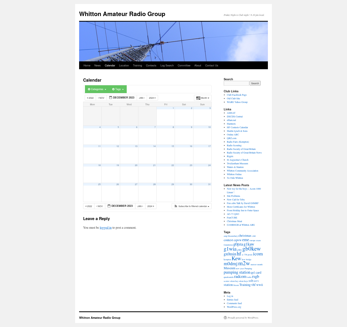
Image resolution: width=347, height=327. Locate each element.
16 (191, 146)
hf (239, 253)
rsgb (255, 276)
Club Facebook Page (237, 94)
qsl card (256, 272)
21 (154, 165)
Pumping (248, 268)
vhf (253, 284)
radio (249, 277)
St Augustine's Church (237, 159)
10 (209, 127)
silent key (234, 281)
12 (117, 146)
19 (117, 165)
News (97, 65)
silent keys (243, 281)
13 (136, 146)
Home (87, 65)
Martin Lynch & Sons (237, 130)
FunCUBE (232, 217)
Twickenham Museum (237, 163)
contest (228, 240)
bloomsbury (233, 236)
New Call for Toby (236, 199)
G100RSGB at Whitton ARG (241, 224)
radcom (240, 276)
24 (209, 165)
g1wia (230, 248)
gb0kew (251, 248)
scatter (227, 281)
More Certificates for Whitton (241, 206)
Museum (229, 268)
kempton (227, 259)
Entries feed (232, 299)
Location (124, 65)
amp (225, 236)
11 (99, 146)
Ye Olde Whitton (235, 177)
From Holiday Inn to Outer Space (243, 210)
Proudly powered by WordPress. (243, 317)
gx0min (230, 254)
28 (154, 184)
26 (117, 184)
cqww (238, 240)
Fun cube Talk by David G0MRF (243, 203)
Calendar (110, 65)
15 (172, 146)
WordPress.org (234, 306)
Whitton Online (234, 174)
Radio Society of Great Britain (241, 148)
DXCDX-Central (235, 116)
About (197, 65)
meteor (254, 264)
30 (191, 184)
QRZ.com (231, 138)
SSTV (256, 281)
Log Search (167, 65)
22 (172, 165)
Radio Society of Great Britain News (244, 152)
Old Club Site (233, 98)
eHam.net (231, 120)
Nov (102, 97)
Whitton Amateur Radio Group (122, 13)
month (259, 264)
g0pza (238, 244)
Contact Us (211, 65)
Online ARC (233, 134)
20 (136, 165)
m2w (244, 263)
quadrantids (229, 277)
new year (240, 268)
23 (191, 165)
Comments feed (234, 303)
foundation (228, 244)
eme (245, 239)
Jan (141, 97)
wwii (259, 284)
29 (172, 184)
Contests (151, 65)
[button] (191, 206)
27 (136, 184)
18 (99, 165)
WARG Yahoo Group (237, 102)
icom (258, 253)
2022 (91, 97)
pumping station (237, 272)
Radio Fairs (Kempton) (238, 141)
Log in (230, 296)
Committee (184, 65)
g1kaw (249, 244)
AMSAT (231, 112)
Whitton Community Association (242, 170)
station (228, 284)
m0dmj (231, 263)
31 (209, 184)
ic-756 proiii (247, 254)
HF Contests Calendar (237, 127)
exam (258, 240)
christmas (244, 235)
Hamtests (231, 123)
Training (137, 65)
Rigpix (230, 156)
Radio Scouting (234, 145)
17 (209, 146)
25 (99, 184)
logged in (106, 227)
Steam (236, 285)
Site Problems (233, 195)
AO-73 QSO (233, 213)
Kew (236, 258)
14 (154, 146)
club (254, 236)
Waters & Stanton (235, 167)
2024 (151, 97)
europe (252, 240)
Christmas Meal (234, 221)
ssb (251, 280)
